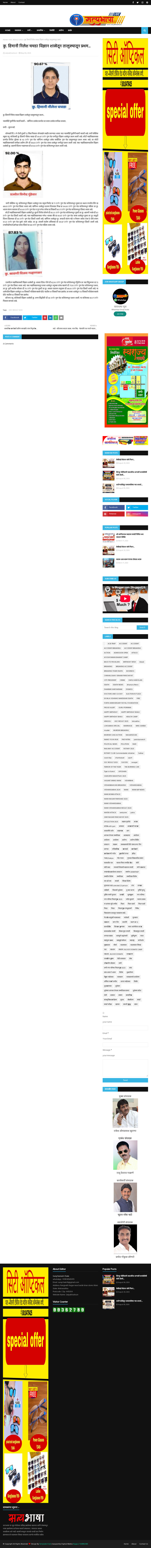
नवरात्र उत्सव (141, 899)
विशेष (121, 972)
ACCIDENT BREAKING (112, 648)
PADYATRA (126, 739)
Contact (21, 2)
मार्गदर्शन (141, 940)
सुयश (122, 999)
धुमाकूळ (130, 894)
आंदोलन (136, 835)
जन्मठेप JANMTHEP (132, 872)
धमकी (122, 894)
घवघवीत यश (108, 862)
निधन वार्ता (131, 903)
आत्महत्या (127, 835)
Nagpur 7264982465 (80, 1544)
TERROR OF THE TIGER (112, 767)
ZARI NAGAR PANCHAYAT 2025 (116, 817)
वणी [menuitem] (28, 30)
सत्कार (112, 995)
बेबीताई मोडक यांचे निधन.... (125, 459)
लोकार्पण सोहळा (109, 963)
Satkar (140, 753)
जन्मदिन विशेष (108, 876)
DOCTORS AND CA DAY (113, 693)
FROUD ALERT (109, 707)
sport (130, 757)
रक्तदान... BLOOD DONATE (113, 954)
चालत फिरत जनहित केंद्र (124, 862)
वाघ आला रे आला (110, 972)
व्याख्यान (120, 977)
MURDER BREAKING (121, 730)
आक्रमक (120, 830)
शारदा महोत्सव (125, 981)
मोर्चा (115, 945)
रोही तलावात (121, 958)
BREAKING (108, 666)
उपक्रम (115, 844)
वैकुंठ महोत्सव (108, 977)
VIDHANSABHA (136, 785)
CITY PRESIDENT (110, 680)
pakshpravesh (139, 739)
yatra (133, 812)
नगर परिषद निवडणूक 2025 (113, 899)
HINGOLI (107, 721)
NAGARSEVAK (131, 735)
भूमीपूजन (134, 935)
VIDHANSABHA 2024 (112, 789)
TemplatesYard (45, 1544)
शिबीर (136, 981)
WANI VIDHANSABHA (112, 803)
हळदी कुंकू (127, 1004)
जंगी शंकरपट (141, 867)
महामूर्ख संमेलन (121, 940)
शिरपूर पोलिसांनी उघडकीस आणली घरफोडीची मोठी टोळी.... (131, 474)
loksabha (135, 721)
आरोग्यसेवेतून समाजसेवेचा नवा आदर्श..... (129, 484)
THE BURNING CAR (132, 767)
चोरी (137, 862)
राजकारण (130, 954)
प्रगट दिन (116, 922)
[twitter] (137, 2)
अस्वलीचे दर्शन (109, 830)
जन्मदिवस (120, 876)
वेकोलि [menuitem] (52, 30)
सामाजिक (129, 995)
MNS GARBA (141, 725)
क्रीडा (133, 853)
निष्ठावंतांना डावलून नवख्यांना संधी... (115, 913)
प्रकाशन (106, 922)
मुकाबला (107, 945)
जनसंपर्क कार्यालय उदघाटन (113, 872)
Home (5, 2)
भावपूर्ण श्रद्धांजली (121, 935)
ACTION (107, 652)
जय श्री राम (107, 881)
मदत (141, 935)
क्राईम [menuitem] (70, 30)
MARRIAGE (128, 725)
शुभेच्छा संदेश (137, 990)
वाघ (130, 967)
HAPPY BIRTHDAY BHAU (130, 712)
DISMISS (129, 689)
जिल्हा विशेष (126, 881)
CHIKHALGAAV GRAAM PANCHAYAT (118, 675)
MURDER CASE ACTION (113, 735)
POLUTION (125, 744)
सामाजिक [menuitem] (40, 30)
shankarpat (119, 757)
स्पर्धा (138, 999)
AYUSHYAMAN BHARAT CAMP (116, 657)
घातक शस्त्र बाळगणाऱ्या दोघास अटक (128, 559)
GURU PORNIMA (125, 707)
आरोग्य (124, 840)
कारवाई (125, 849)
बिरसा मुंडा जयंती (124, 931)
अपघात (121, 826)
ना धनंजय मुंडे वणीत (110, 903)
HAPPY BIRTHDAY (111, 712)
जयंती (117, 881)
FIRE (138, 698)
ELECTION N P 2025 (133, 693)
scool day (107, 757)
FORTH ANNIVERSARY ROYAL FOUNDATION (121, 703)
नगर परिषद (140, 894)
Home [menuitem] (7, 30)
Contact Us (143, 1544)
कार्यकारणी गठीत (110, 853)
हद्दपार (117, 1004)
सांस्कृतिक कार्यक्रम (110, 999)
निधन (122, 903)
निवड (105, 908)
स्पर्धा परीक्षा (108, 1004)
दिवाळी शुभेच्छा (118, 890)
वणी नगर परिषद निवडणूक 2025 (114, 967)
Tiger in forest (109, 771)
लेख (130, 958)
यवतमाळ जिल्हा (135, 945)
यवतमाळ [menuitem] (18, 30)
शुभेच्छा (117, 986)
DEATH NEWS (118, 684)
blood (141, 662)
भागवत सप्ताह (108, 935)
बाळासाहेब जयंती (109, 931)
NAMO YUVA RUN (111, 739)
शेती (105, 995)
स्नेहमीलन (130, 999)
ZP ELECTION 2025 (111, 821)
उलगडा (106, 849)
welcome (123, 812)
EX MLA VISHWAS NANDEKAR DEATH (118, 698)
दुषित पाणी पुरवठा (110, 894)
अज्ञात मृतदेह (126, 821)
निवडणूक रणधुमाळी (125, 908)
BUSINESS (130, 671)
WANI (126, 789)
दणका (140, 885)
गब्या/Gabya (108, 858)
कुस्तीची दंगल (123, 853)
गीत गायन (120, 858)
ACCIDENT (123, 643)
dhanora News (132, 684)
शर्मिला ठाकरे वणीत (110, 981)
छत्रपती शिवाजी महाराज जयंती (123, 867)
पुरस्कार (135, 917)
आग (128, 830)
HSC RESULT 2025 (16, 39)
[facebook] (133, 2)
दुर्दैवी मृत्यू (141, 890)
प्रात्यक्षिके (107, 926)
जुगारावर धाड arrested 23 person (116, 885)
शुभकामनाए (108, 986)
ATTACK (135, 652)
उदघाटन (106, 844)
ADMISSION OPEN (121, 652)
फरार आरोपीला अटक (135, 926)
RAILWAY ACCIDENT (112, 748)
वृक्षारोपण (130, 972)
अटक (136, 821)
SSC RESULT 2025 (111, 762)
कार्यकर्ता (134, 849)
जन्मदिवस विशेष (132, 876)
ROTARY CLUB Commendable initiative (119, 753)
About (13, 2)
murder (107, 730)
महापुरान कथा (108, 940)
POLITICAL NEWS (110, 744)
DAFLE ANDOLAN (135, 680)
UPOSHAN (122, 771)
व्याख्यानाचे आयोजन (132, 977)
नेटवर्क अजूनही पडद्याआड (112, 917)
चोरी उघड (107, 867)
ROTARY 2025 (129, 748)
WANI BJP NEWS (138, 789)
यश (105, 949)
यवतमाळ (123, 945)
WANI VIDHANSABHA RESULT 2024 (117, 808)
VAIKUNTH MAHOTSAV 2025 (115, 776)
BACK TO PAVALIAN (112, 662)
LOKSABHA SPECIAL (112, 725)
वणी (120, 963)
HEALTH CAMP (131, 716)
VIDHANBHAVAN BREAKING (115, 785)
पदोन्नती (126, 917)
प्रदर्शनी (124, 922)
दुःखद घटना (130, 890)
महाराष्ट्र (132, 940)
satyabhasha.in (11, 53)
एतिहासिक (115, 849)
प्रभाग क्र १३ (134, 922)
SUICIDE (124, 762)
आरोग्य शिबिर (134, 840)
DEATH (106, 684)
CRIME (122, 680)
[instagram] (142, 2)
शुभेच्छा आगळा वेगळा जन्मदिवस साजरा (116, 990)
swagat (134, 762)
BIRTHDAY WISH (129, 662)
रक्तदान (112, 949)
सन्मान (120, 995)
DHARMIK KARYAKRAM (113, 689)
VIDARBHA (129, 780)
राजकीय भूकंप (109, 958)
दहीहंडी (106, 890)
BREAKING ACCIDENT (124, 666)
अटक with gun (109, 826)
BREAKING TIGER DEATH (113, 671)
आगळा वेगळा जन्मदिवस (112, 835)
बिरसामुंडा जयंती (139, 931)
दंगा (132, 885)
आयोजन (115, 840)
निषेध (137, 908)
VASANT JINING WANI (112, 780)
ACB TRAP (111, 643)
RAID (134, 744)
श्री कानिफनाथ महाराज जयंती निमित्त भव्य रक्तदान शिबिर (129, 536)
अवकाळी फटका (133, 826)
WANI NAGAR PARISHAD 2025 (116, 798)
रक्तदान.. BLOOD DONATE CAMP (130, 949)
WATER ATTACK (110, 812)
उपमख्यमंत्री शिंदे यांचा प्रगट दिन (131, 844)
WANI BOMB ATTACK (112, 794)
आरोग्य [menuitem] (61, 30)
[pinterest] (147, 2)
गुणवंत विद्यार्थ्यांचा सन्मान (135, 858)
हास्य (135, 1004)
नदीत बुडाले (130, 899)
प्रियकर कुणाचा (119, 926)
